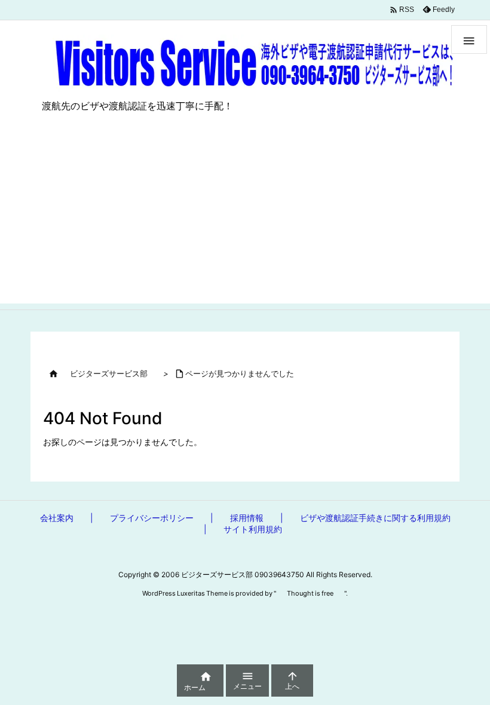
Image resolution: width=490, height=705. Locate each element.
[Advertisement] (245, 220)
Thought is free (310, 593)
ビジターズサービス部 (109, 373)
